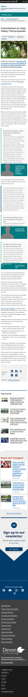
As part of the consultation (8, 308)
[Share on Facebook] (16, 371)
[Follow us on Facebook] (3, 590)
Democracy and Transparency (9, 615)
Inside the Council (6, 628)
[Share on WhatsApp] (12, 375)
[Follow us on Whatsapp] (14, 593)
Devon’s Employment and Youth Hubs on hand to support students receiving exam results (18, 421)
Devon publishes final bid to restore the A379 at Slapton (18, 431)
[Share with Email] (16, 375)
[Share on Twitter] (20, 371)
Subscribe (15, 549)
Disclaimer (4, 675)
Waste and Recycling (6, 642)
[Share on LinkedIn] (12, 371)
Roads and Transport (12, 19)
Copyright (3, 682)
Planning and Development (8, 635)
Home (2, 19)
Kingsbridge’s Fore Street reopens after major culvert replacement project (18, 440)
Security (3, 688)
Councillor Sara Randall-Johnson (20, 229)
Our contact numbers (7, 662)
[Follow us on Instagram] (16, 590)
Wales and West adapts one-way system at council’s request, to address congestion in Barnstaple (19, 468)
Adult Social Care (5, 605)
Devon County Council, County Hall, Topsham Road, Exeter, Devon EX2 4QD (12, 658)
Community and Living (7, 612)
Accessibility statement (7, 691)
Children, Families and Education (9, 609)
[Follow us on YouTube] (10, 590)
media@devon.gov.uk (7, 669)
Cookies (3, 679)
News (13, 7)
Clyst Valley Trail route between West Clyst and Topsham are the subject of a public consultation (13, 63)
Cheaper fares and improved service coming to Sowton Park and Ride (19, 501)
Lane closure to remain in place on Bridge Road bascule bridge (18, 411)
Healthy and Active (6, 625)
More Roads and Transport (14, 513)
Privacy (3, 685)
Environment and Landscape (8, 622)
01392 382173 (5, 672)
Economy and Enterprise (7, 619)
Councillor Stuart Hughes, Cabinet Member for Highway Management (20, 169)
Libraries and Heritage (7, 632)
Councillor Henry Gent (20, 266)
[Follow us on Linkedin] (22, 590)
